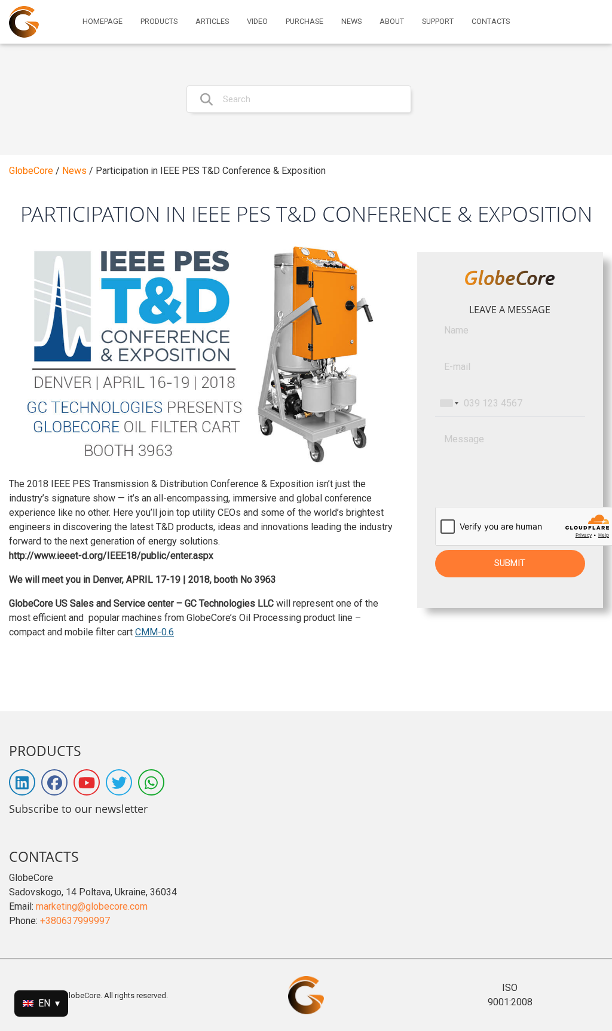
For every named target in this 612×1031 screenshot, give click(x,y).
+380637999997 (75, 920)
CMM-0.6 (154, 632)
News (351, 22)
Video (257, 22)
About (392, 22)
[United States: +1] (448, 403)
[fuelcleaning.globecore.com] (24, 22)
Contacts (491, 22)
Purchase (304, 22)
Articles (212, 22)
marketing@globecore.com (92, 906)
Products (159, 22)
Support (438, 22)
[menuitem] (102, 22)
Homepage (102, 22)
